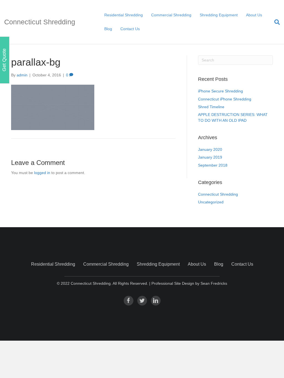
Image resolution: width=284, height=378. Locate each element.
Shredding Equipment (219, 15)
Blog (108, 29)
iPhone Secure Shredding (220, 91)
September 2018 (212, 165)
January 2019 (210, 157)
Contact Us (130, 29)
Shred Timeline (211, 107)
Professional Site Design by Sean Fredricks (189, 283)
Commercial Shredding (171, 15)
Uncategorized (211, 202)
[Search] (275, 22)
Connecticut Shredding (218, 194)
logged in (42, 172)
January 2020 (210, 149)
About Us (254, 15)
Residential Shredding (123, 15)
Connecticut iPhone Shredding (224, 99)
